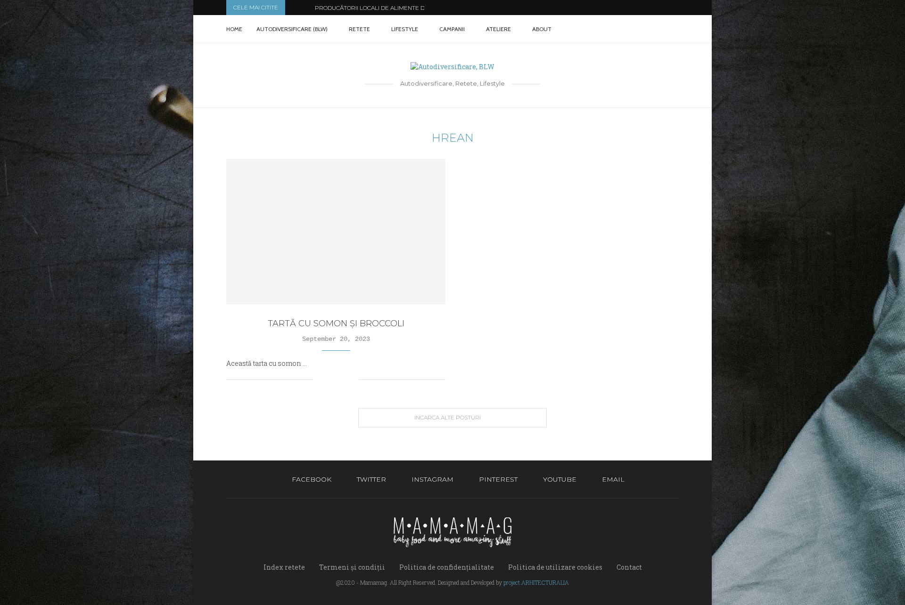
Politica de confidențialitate (446, 567)
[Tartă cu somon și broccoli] (335, 232)
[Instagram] (631, 29)
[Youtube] (650, 29)
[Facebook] (611, 29)
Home (234, 28)
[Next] (306, 7)
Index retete (284, 567)
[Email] (660, 29)
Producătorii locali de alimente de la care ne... (390, 7)
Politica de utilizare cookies (555, 567)
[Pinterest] (640, 29)
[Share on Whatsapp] (351, 379)
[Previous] (294, 7)
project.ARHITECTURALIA (536, 582)
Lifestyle (404, 28)
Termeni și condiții (352, 567)
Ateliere (498, 28)
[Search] (674, 29)
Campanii (452, 28)
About (541, 28)
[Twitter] (621, 29)
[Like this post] (320, 379)
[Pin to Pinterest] (341, 379)
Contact (629, 567)
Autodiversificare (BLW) (292, 28)
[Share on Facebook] (331, 379)
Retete (359, 28)
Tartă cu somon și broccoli (336, 323)
